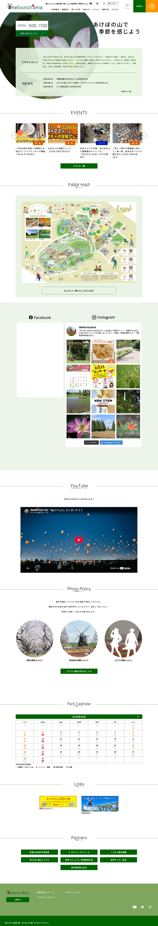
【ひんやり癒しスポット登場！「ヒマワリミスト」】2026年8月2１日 (82, 83)
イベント (95, 9)
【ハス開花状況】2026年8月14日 (68, 86)
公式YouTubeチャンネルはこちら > (79, 499)
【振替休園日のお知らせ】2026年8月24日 (72, 79)
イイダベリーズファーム (79, 852)
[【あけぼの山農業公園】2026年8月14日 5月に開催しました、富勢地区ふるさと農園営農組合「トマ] (128, 376)
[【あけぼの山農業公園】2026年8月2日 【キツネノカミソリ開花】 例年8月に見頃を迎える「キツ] (128, 426)
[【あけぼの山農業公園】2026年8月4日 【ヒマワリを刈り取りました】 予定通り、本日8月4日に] (103, 426)
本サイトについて (73, 892)
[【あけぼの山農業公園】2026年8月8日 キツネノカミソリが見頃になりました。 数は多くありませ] (128, 401)
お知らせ (86, 9)
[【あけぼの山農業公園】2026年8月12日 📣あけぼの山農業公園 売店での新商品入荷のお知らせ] (103, 401)
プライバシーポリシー (46, 897)
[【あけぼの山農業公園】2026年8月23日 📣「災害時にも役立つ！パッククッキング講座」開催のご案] (103, 351)
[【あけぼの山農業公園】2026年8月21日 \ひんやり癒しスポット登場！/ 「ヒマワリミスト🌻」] (128, 351)
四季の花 (105, 9)
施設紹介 (65, 9)
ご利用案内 (54, 9)
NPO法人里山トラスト (40, 859)
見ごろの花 (75, 9)
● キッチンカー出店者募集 (54, 3)
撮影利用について (44, 892)
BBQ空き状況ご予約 (151, 6)
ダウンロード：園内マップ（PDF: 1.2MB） (79, 290)
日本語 (113, 3)
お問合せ (139, 6)
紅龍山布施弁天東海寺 (39, 852)
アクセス (114, 9)
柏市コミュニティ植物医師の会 (79, 859)
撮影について (84, 3)
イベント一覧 (79, 165)
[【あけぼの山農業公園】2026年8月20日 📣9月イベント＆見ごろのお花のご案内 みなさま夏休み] (78, 376)
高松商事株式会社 (79, 867)
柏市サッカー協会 (118, 859)
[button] (14, 135)
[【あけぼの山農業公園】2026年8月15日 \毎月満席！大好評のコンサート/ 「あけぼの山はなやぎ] (103, 376)
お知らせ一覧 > (126, 91)
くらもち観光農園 (118, 852)
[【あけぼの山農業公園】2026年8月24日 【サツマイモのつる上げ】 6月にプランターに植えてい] (78, 351)
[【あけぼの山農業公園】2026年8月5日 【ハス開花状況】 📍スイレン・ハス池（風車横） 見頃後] (78, 426)
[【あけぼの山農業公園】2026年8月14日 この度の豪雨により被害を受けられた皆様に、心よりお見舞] (78, 401)
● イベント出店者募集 (70, 3)
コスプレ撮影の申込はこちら (79, 671)
